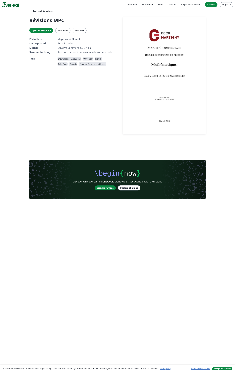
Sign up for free (105, 187)
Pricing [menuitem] (172, 4)
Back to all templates (41, 11)
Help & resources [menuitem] (190, 4)
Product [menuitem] (131, 4)
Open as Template (41, 30)
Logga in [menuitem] (226, 4)
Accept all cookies (222, 368)
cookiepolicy (165, 368)
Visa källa (63, 30)
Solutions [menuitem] (147, 4)
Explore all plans (129, 187)
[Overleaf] (10, 4)
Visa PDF (79, 30)
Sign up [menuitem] (211, 4)
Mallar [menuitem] (161, 4)
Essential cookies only (200, 368)
